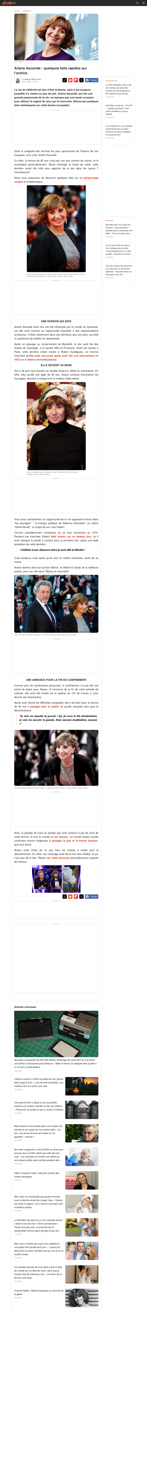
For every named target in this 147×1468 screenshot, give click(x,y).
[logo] (9, 3)
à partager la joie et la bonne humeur (73, 840)
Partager (94, 80)
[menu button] (143, 3)
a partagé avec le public (43, 706)
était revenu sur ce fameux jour (71, 536)
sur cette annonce (58, 858)
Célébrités (27, 11)
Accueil (17, 11)
